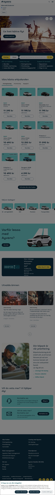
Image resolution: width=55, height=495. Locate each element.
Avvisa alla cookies (34, 491)
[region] (27, 488)
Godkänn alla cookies (21, 491)
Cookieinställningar (47, 491)
